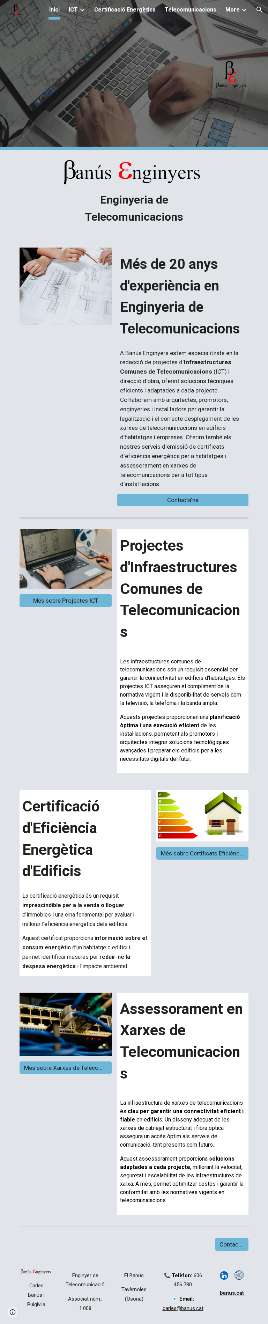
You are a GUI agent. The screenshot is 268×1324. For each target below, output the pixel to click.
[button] (259, 9)
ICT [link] (73, 9)
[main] (134, 208)
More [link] (232, 9)
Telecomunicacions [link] (190, 9)
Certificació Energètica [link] (125, 9)
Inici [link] (54, 9)
